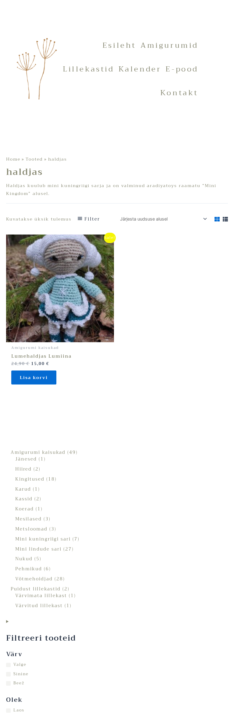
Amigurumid (169, 45)
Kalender (140, 69)
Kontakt (179, 92)
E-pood (181, 69)
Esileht (119, 45)
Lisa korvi (34, 377)
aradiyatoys (162, 185)
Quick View (60, 337)
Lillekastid (88, 69)
